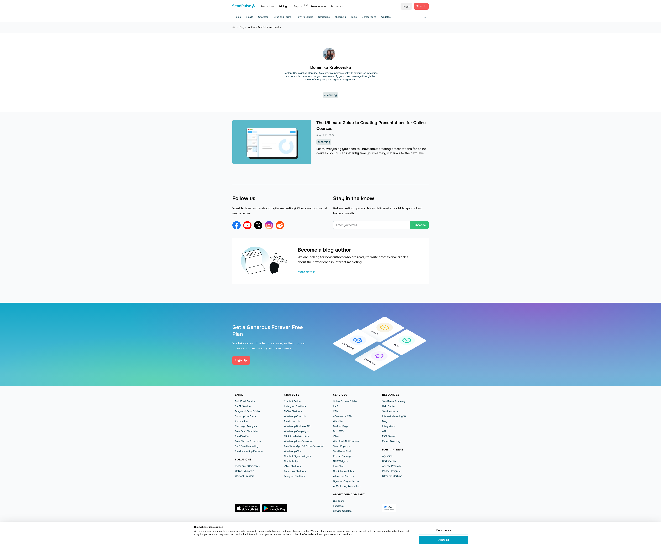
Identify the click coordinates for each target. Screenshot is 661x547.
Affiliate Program (391, 466)
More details (306, 272)
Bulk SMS (338, 431)
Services (340, 394)
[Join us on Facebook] (236, 225)
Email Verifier (242, 436)
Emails (249, 16)
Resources (317, 6)
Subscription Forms (245, 416)
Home (237, 16)
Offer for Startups (392, 475)
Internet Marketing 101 (394, 416)
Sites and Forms (282, 16)
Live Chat (338, 466)
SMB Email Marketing (246, 446)
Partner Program (391, 470)
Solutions (243, 459)
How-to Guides (304, 16)
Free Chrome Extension (248, 441)
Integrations (388, 426)
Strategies (324, 16)
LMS (335, 406)
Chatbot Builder (292, 401)
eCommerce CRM (342, 416)
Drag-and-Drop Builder (247, 411)
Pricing (283, 6)
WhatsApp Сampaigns (296, 431)
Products (266, 6)
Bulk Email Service (245, 401)
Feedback (338, 505)
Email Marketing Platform (249, 451)
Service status (390, 411)
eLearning (340, 16)
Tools (354, 16)
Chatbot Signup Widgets (297, 456)
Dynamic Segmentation (346, 481)
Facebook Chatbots (295, 471)
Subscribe (419, 225)
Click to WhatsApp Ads (296, 436)
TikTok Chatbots (293, 411)
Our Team (338, 500)
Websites (338, 421)
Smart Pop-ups (341, 446)
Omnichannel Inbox (343, 471)
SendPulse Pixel (342, 451)
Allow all (443, 539)
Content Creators (244, 475)
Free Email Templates (246, 431)
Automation (241, 421)
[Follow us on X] (258, 225)
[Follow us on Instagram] (269, 225)
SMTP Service (243, 406)
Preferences (443, 530)
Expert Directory (391, 441)
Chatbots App (291, 461)
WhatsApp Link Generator (298, 441)
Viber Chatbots (292, 466)
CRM (335, 411)
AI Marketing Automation (346, 486)
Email (239, 394)
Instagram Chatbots (295, 406)
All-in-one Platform (343, 476)
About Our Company (349, 494)
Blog (384, 421)
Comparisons (369, 16)
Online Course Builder (345, 401)
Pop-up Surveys (342, 456)
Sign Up (421, 6)
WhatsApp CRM (293, 451)
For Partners (393, 449)
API (384, 431)
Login (406, 6)
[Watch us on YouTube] (247, 225)
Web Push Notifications (346, 441)
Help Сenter (388, 406)
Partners (335, 6)
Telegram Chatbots (294, 476)
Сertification (389, 461)
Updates (386, 16)
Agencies (387, 456)
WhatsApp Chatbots (295, 416)
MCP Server (389, 436)
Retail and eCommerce (247, 466)
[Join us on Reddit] (280, 225)
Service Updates (342, 510)
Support (299, 6)
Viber (336, 436)
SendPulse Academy (393, 401)
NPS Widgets (340, 461)
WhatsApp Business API (297, 426)
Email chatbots (292, 421)
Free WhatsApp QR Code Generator (304, 446)
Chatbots (263, 16)
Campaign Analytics (246, 426)
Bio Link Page (340, 426)
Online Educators (244, 470)
